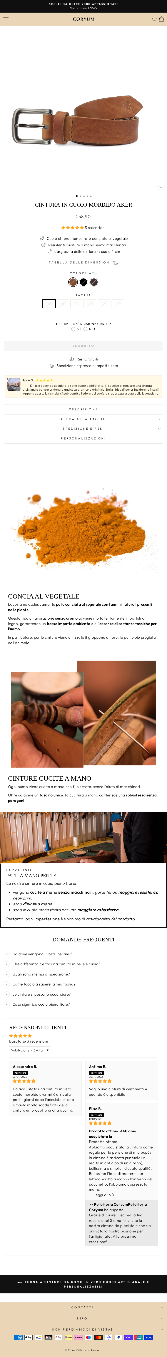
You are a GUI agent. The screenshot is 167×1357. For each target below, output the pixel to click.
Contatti (82, 1307)
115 (76, 303)
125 (104, 303)
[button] (73, 227)
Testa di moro (94, 282)
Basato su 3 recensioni (28, 1041)
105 (49, 303)
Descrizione (83, 409)
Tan (73, 282)
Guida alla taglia (83, 419)
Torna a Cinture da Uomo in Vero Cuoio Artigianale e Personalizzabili (86, 1284)
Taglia (83, 295)
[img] (45, 1081)
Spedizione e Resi (83, 429)
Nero (83, 282)
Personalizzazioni (83, 438)
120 (90, 303)
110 (62, 303)
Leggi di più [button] (104, 1195)
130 (118, 303)
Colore (83, 273)
